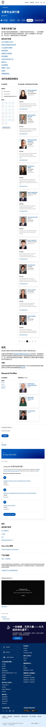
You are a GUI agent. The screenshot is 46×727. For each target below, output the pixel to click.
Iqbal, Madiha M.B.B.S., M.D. (31, 398)
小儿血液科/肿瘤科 (6, 47)
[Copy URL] (31, 593)
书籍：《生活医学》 (6, 558)
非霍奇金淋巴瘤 (10, 11)
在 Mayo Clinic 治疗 (39, 20)
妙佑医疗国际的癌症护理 (8, 45)
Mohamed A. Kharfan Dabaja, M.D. (32, 140)
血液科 (3, 70)
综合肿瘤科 (4, 65)
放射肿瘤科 (4, 50)
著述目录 (22, 367)
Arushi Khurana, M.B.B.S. (31, 166)
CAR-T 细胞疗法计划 (7, 42)
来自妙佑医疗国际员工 (6, 427)
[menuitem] (5, 20)
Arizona (2, 382)
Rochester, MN (7, 91)
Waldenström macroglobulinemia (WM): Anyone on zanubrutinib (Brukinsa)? (19, 493)
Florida (2, 384)
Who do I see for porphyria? (9, 505)
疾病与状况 (5, 7)
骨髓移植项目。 (6, 73)
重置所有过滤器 (6, 127)
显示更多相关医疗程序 (6, 540)
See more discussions (9, 514)
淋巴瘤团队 (4, 56)
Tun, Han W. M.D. (31, 410)
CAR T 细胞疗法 (5, 530)
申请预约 (5, 435)
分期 (18, 20)
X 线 (2, 537)
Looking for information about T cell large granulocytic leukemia (17, 480)
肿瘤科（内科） (6, 68)
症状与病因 (5, 20)
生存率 (23, 20)
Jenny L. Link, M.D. (32, 289)
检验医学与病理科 (6, 53)
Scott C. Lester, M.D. (32, 240)
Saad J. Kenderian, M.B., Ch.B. (32, 115)
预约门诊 (5, 15)
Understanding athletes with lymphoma (10, 549)
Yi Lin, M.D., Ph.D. (31, 265)
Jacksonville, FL (7, 94)
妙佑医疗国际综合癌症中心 (22, 354)
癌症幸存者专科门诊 (7, 59)
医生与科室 (30, 20)
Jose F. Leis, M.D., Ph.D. (33, 217)
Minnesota (3, 386)
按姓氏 (2, 99)
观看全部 (3, 387)
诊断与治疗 (12, 20)
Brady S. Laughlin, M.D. (32, 192)
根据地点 (3, 88)
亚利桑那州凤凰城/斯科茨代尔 (10, 96)
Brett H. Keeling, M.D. (32, 90)
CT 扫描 (3, 533)
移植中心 (4, 62)
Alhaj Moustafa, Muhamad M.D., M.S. (32, 384)
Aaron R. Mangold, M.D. (32, 316)
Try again (23, 595)
